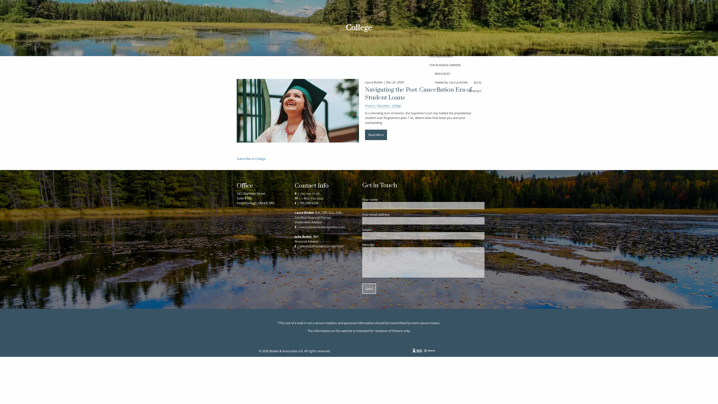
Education (383, 105)
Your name (385, 200)
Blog (477, 82)
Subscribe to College (251, 159)
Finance (370, 105)
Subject (382, 230)
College (396, 105)
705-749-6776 (309, 193)
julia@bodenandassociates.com (321, 246)
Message (383, 245)
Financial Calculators (451, 82)
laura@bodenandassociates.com (322, 227)
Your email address (391, 214)
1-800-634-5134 (312, 198)
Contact (475, 91)
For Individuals (440, 56)
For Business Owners (445, 65)
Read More (376, 135)
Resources (442, 74)
